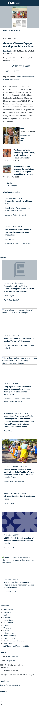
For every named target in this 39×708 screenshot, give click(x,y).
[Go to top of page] (36, 705)
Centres (6, 630)
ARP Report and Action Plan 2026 (16, 646)
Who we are (8, 609)
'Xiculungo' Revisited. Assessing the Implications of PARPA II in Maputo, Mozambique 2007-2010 (24, 170)
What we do (8, 612)
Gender (9, 183)
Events (6, 625)
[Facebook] (4, 699)
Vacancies (7, 628)
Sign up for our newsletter (10, 685)
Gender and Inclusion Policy (14, 641)
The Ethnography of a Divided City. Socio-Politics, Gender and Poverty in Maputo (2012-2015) (24, 154)
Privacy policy (8, 633)
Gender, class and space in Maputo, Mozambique (19, 77)
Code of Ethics (9, 638)
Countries (7, 617)
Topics (5, 615)
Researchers (8, 620)
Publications (15, 30)
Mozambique (12, 185)
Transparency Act (10, 643)
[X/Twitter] (4, 696)
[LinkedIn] (4, 704)
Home (5, 30)
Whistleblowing (9, 635)
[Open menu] (3, 3)
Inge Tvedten (8, 51)
